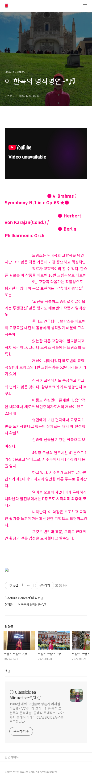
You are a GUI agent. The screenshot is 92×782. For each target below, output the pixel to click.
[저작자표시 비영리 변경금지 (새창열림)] (60, 585)
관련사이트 (12, 757)
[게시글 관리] (28, 585)
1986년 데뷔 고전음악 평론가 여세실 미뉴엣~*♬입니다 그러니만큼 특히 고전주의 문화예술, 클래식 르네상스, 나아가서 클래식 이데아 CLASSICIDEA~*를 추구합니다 (36, 712)
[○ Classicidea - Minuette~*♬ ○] (6, 6)
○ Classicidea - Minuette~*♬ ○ (25, 694)
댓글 (7, 671)
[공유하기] (22, 585)
